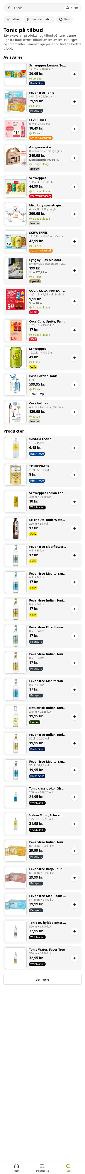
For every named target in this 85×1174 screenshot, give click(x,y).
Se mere (42, 979)
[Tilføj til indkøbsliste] (74, 74)
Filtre (15, 19)
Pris (67, 19)
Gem (74, 8)
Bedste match (42, 19)
